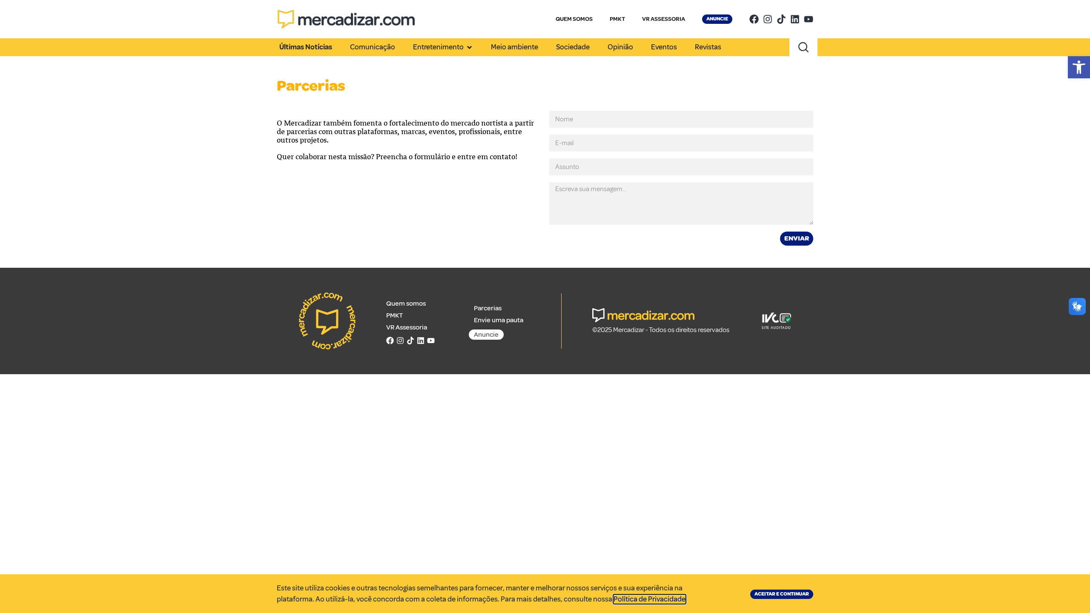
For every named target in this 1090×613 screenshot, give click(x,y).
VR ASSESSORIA (663, 19)
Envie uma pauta (498, 320)
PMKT (617, 19)
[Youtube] (808, 19)
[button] (1079, 67)
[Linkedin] (795, 19)
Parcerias (488, 308)
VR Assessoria (406, 327)
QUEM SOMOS (574, 19)
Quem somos (406, 303)
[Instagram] (767, 19)
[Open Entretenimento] (469, 47)
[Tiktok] (781, 19)
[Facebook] (754, 19)
